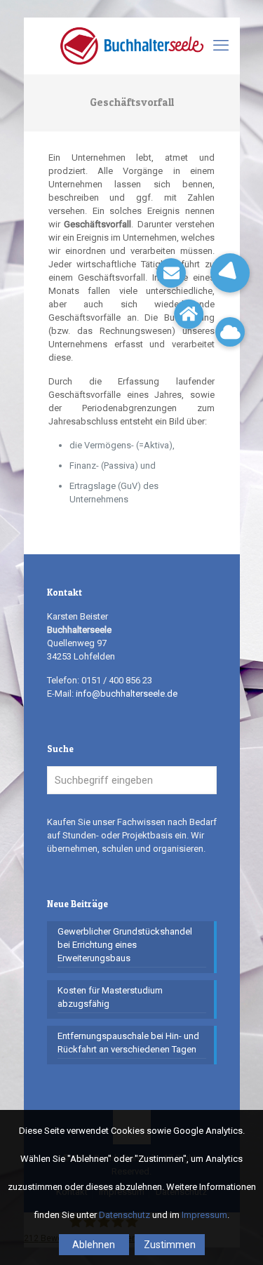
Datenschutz (124, 1215)
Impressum (204, 1215)
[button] (230, 273)
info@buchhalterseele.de (126, 693)
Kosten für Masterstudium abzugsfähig (110, 997)
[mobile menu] (221, 46)
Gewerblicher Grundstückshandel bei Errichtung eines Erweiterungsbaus (125, 944)
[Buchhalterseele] (132, 46)
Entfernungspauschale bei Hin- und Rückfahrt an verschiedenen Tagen (128, 1043)
